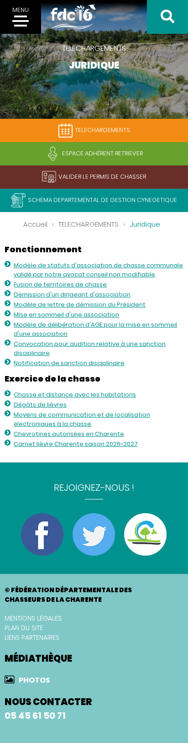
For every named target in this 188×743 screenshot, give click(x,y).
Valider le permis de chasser (102, 176)
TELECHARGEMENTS (102, 130)
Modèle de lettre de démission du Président (80, 304)
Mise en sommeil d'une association (66, 314)
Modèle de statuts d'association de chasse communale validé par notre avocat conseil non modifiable (98, 270)
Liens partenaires (32, 637)
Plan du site (24, 627)
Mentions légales (33, 618)
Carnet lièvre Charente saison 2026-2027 (76, 444)
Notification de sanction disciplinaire (69, 363)
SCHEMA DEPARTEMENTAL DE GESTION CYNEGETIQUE (102, 200)
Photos (34, 680)
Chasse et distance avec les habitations (75, 394)
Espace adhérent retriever (102, 153)
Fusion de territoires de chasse (60, 284)
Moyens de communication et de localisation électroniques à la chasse (82, 419)
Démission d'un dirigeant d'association (72, 294)
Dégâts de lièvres (40, 404)
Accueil (35, 224)
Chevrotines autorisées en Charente (69, 434)
